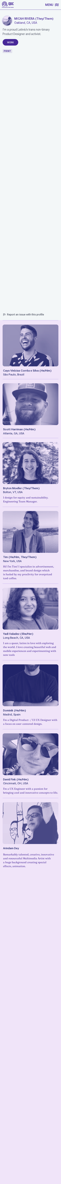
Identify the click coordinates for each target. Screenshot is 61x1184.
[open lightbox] (7, 21)
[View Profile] (30, 345)
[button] (51, 4)
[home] (8, 4)
